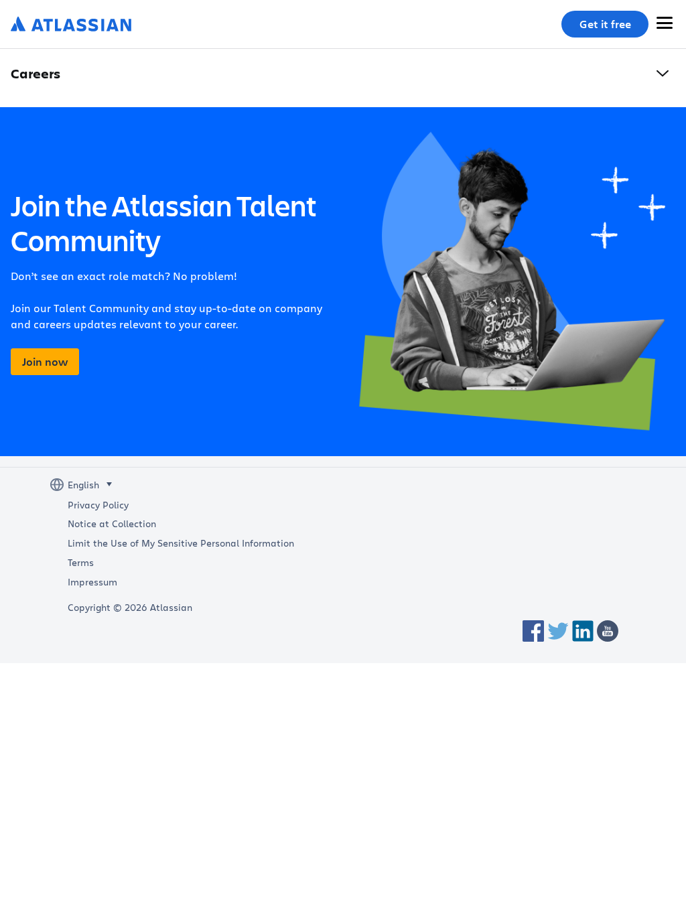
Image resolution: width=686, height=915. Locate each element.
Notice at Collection (112, 523)
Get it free (605, 24)
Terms (81, 562)
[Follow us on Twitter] (558, 631)
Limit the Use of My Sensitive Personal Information (181, 543)
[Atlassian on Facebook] (533, 631)
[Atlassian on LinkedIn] (583, 631)
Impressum (92, 582)
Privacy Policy (98, 505)
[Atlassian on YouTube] (607, 631)
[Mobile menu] (665, 23)
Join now (45, 361)
